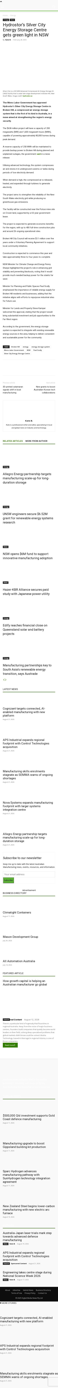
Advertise (16, 1290)
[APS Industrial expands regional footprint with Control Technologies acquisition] (29, 731)
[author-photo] (29, 417)
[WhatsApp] (47, 46)
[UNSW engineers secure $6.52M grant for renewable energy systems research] (29, 497)
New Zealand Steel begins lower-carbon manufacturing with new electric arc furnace (29, 1209)
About (7, 1290)
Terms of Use (16, 1293)
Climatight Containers (17, 912)
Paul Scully (38, 350)
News (12, 20)
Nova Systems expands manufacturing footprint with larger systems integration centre (28, 806)
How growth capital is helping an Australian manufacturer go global (25, 982)
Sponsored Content (12, 1019)
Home (5, 15)
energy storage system (41, 347)
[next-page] (6, 680)
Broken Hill (15, 347)
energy (25, 347)
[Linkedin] (27, 46)
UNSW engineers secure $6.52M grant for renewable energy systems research (28, 518)
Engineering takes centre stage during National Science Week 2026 (27, 1274)
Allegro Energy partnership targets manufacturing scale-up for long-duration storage (27, 478)
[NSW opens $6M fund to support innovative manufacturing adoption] (29, 537)
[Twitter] (21, 46)
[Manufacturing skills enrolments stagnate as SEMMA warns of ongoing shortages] (29, 763)
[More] (53, 46)
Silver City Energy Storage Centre (17, 353)
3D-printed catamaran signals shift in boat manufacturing (13, 390)
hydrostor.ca (27, 96)
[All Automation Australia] (29, 953)
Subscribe (8, 880)
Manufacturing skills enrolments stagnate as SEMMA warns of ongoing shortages (28, 775)
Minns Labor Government (14, 350)
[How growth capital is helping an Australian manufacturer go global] (29, 1001)
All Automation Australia (19, 961)
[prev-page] (4, 680)
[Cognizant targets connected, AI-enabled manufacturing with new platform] (29, 700)
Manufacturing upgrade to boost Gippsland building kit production (24, 1145)
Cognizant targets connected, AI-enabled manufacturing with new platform (24, 712)
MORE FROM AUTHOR (36, 441)
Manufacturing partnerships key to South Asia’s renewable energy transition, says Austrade (27, 670)
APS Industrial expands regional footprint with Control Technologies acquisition (26, 743)
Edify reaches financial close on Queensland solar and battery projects (25, 630)
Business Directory (14, 893)
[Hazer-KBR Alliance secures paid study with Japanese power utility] (29, 573)
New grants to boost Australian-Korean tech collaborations (44, 390)
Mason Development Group (20, 937)
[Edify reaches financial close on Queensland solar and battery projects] (29, 609)
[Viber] (40, 46)
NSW (28, 350)
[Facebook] (14, 46)
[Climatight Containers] (29, 904)
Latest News (10, 689)
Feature (6, 1020)
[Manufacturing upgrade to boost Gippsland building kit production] (29, 1135)
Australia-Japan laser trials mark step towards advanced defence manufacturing (27, 1236)
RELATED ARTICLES (13, 441)
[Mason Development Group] (29, 928)
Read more (9, 1045)
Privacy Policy (30, 1293)
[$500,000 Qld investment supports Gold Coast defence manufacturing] (29, 1107)
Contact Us (42, 1293)
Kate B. (8, 40)
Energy (13, 15)
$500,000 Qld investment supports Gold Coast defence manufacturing (29, 1117)
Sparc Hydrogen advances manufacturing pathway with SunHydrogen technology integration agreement (26, 1177)
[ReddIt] (34, 46)
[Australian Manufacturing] (29, 7)
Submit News (28, 1290)
